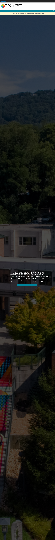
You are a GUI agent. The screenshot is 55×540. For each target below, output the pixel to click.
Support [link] (31, 10)
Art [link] (2, 10)
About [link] (39, 10)
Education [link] (16, 10)
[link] (3, 1)
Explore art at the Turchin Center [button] (27, 285)
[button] (54, 532)
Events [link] (9, 10)
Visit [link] (24, 10)
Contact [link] (47, 10)
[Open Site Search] (53, 11)
